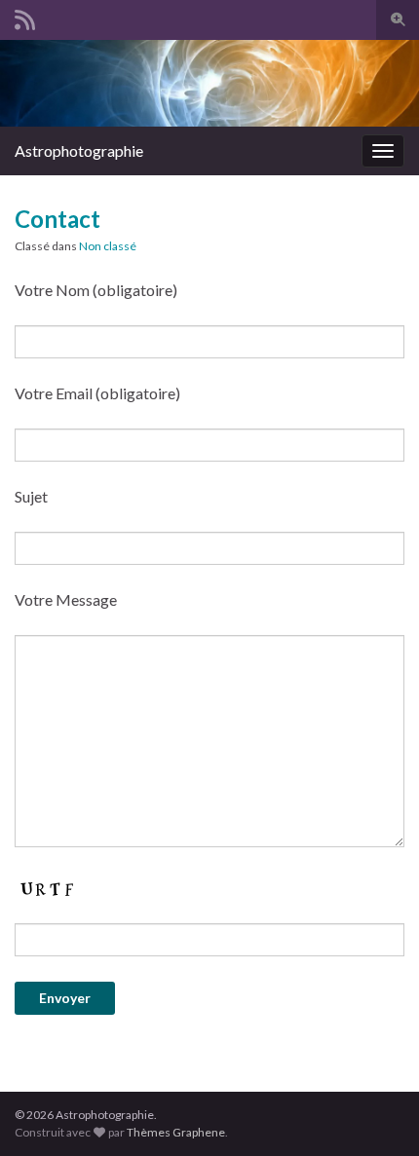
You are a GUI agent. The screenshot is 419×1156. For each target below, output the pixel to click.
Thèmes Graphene (176, 1132)
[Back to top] (375, 1112)
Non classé (107, 246)
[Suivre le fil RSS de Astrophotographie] (25, 16)
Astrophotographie (79, 150)
